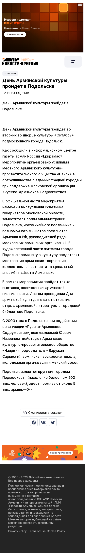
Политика (10, 73)
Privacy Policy (17, 531)
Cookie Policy (56, 531)
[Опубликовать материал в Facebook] (34, 422)
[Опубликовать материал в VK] (43, 422)
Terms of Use (37, 531)
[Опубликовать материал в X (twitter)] (53, 422)
